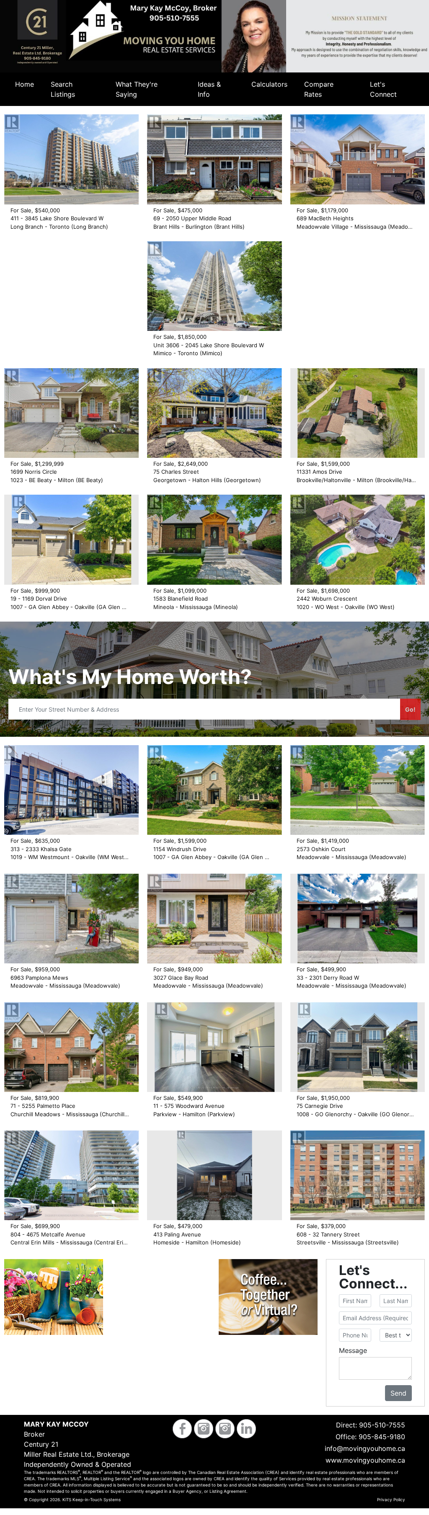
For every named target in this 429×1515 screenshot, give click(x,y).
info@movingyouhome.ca (365, 1448)
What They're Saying (137, 89)
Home (24, 84)
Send (398, 1393)
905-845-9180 (382, 1436)
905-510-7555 (382, 1425)
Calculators (269, 84)
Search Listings (63, 89)
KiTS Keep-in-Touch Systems (91, 1499)
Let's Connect (383, 89)
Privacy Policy (391, 1499)
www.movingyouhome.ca (365, 1460)
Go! (410, 709)
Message (353, 1350)
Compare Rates (318, 89)
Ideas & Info (209, 89)
